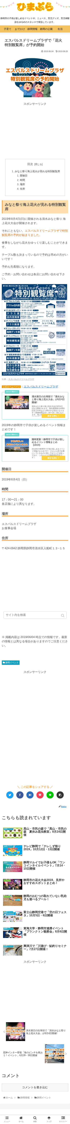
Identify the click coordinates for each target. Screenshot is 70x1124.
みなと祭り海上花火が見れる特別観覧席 (37, 171)
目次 (30, 164)
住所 (22, 188)
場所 (22, 184)
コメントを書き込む (35, 1087)
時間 (22, 180)
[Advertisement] (35, 131)
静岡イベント (12, 662)
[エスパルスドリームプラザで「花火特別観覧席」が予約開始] (30, 794)
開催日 (23, 175)
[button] (63, 615)
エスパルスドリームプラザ (21, 379)
